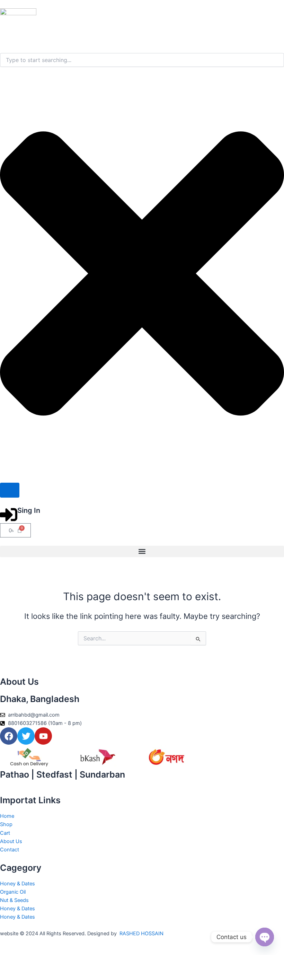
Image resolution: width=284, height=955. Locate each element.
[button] (142, 551)
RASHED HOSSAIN (141, 933)
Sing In (28, 510)
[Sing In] (8, 514)
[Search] (9, 490)
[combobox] (142, 60)
